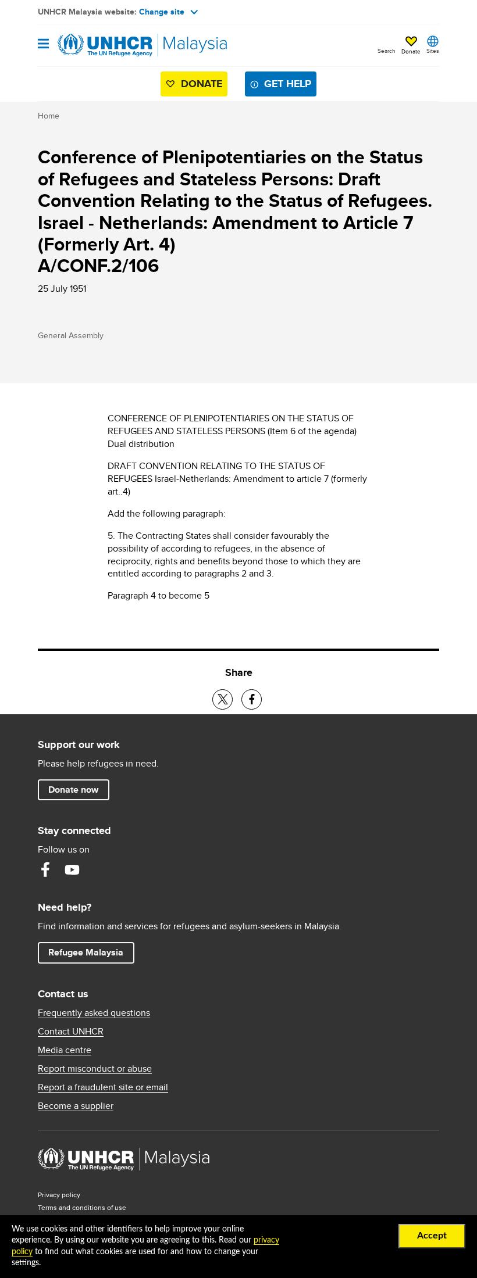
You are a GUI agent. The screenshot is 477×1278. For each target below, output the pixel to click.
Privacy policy (59, 1195)
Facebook (45, 869)
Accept (432, 1235)
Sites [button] (432, 50)
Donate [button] (411, 51)
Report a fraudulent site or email (103, 1087)
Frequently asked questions (94, 1013)
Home (48, 115)
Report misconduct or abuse (95, 1068)
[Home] (97, 45)
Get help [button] (290, 83)
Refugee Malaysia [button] (91, 952)
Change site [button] (161, 11)
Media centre (64, 1050)
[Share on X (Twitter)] (222, 699)
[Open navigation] (43, 44)
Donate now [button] (73, 789)
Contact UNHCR (71, 1031)
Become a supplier (75, 1106)
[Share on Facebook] (251, 699)
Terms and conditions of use (82, 1207)
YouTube (72, 869)
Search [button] (387, 50)
